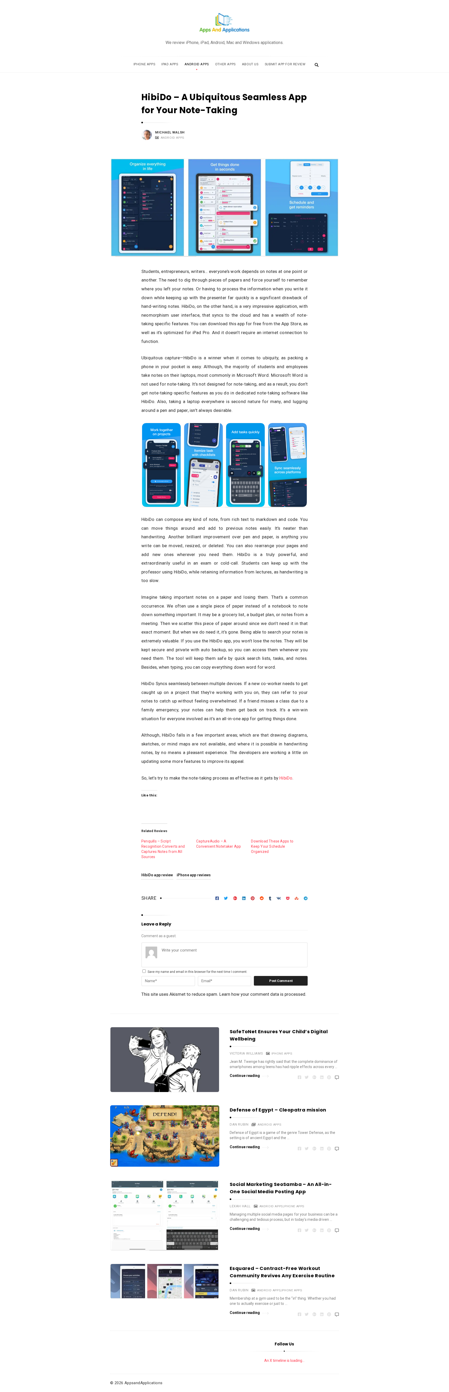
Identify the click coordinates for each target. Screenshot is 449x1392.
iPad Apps (169, 64)
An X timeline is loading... (284, 1360)
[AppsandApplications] (224, 23)
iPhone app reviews (194, 875)
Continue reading (245, 1076)
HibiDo (285, 778)
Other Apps (225, 64)
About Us (250, 64)
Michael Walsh (170, 132)
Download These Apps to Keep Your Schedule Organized (272, 846)
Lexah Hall (240, 1206)
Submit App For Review (285, 64)
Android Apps (196, 64)
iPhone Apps (144, 64)
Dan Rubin (239, 1124)
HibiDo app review (157, 875)
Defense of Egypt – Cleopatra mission (278, 1110)
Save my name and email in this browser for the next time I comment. (197, 972)
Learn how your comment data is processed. (262, 994)
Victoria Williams (246, 1053)
